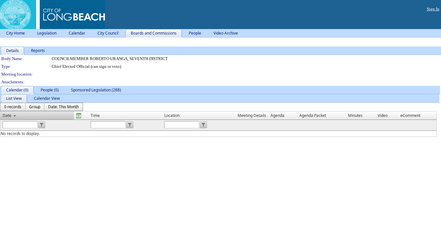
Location (171, 115)
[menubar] (41, 107)
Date (7, 115)
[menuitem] (12, 107)
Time (95, 115)
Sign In (433, 8)
